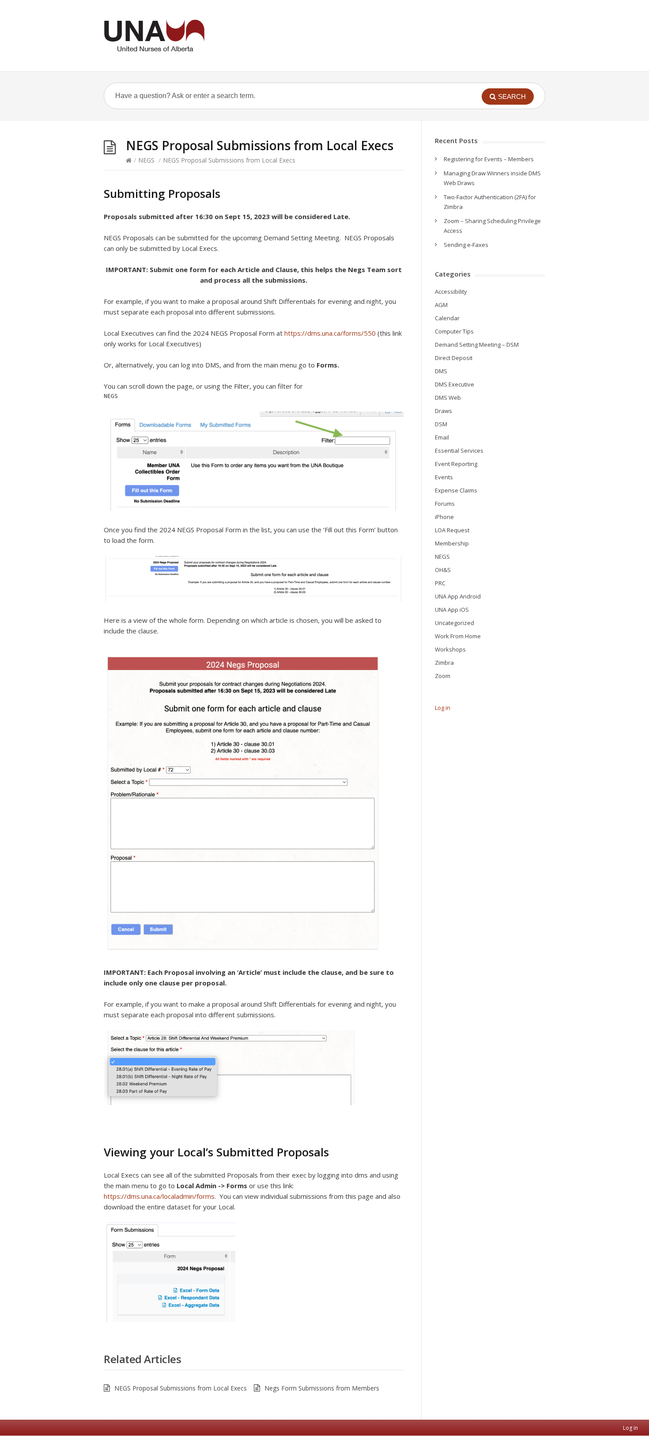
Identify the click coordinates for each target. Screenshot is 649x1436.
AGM (441, 305)
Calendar (447, 318)
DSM (441, 424)
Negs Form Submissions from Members (321, 1388)
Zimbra (444, 663)
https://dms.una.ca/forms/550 (330, 333)
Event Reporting (456, 464)
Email (442, 437)
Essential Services (459, 451)
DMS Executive (454, 384)
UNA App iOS (452, 610)
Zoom (442, 676)
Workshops (450, 649)
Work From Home (458, 636)
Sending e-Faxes (466, 245)
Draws (443, 411)
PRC (440, 583)
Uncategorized (454, 623)
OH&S (443, 570)
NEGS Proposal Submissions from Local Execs (180, 1388)
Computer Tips (454, 331)
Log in (442, 708)
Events (444, 477)
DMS (441, 371)
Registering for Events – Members (489, 159)
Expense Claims (456, 490)
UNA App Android (458, 596)
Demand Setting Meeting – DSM (477, 345)
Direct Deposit (453, 358)
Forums (445, 504)
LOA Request (452, 530)
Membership (452, 543)
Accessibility (451, 292)
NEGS (146, 160)
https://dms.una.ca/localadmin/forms (159, 1196)
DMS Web (448, 398)
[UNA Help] (154, 35)
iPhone (444, 517)
